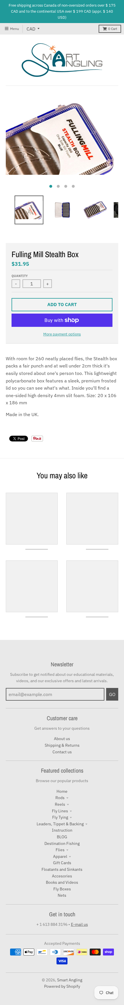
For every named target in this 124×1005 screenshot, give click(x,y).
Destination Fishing (62, 843)
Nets (62, 895)
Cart (112, 28)
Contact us (62, 751)
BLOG (62, 836)
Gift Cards (62, 862)
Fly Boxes (62, 889)
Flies (60, 849)
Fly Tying (60, 817)
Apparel (60, 856)
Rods (60, 797)
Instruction (62, 830)
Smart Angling (69, 980)
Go (112, 694)
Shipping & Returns (62, 745)
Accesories (62, 876)
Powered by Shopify (62, 986)
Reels (60, 804)
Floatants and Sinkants (62, 869)
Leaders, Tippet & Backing (60, 823)
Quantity (20, 276)
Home (62, 791)
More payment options (62, 334)
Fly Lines (60, 811)
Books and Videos (62, 882)
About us (62, 738)
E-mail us (79, 924)
